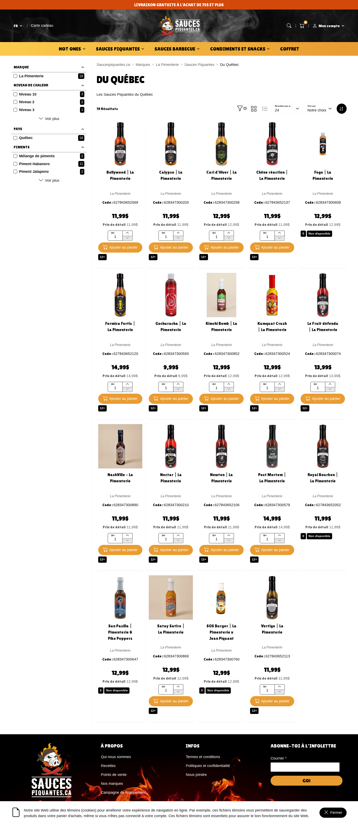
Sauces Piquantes (118, 49)
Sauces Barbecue (175, 49)
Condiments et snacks (237, 49)
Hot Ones (70, 49)
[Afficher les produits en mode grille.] (254, 109)
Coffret (289, 49)
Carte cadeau (42, 25)
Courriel (279, 759)
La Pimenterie (167, 65)
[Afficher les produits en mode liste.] (265, 109)
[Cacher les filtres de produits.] (242, 108)
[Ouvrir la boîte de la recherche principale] (289, 26)
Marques (143, 65)
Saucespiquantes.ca (113, 65)
